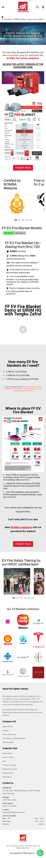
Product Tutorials (9, 765)
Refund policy (7, 742)
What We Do (7, 726)
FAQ (4, 761)
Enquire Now (23, 168)
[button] (43, 7)
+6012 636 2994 (9, 806)
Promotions (6, 777)
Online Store (7, 753)
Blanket (9, 233)
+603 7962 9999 (9, 800)
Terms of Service (9, 734)
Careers (5, 730)
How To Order (8, 757)
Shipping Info (7, 773)
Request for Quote (9, 769)
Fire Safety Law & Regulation (14, 738)
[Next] (39, 197)
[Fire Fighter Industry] (23, 7)
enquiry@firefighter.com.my (13, 812)
